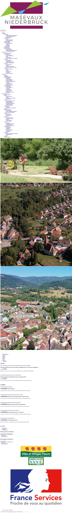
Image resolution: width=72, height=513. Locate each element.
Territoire (5, 63)
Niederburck (8, 45)
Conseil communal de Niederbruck (11, 35)
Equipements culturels (7, 76)
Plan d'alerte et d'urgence (10, 125)
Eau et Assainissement (9, 55)
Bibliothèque (8, 77)
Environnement (6, 53)
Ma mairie (3, 33)
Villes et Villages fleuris (10, 62)
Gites (7, 69)
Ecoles (7, 97)
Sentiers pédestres (9, 114)
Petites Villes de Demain (10, 61)
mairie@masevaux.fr (4, 436)
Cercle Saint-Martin (9, 79)
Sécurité (5, 116)
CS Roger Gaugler (9, 90)
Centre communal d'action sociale (11, 50)
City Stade (8, 88)
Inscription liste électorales (10, 103)
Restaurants (8, 72)
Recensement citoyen (9, 104)
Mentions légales (5, 429)
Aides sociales (8, 127)
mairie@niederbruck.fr (4, 443)
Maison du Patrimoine (9, 84)
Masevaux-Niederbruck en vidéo (11, 67)
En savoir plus (4, 388)
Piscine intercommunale (10, 91)
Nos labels (6, 59)
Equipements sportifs (7, 85)
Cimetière (5, 136)
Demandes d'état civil (9, 102)
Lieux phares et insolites (10, 66)
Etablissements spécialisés (10, 123)
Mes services (4, 93)
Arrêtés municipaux (9, 49)
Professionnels (8, 130)
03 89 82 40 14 (3, 435)
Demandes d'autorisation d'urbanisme (12, 133)
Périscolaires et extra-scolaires (10, 98)
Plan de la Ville (8, 71)
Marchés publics (6, 46)
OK (28, 511)
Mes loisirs (4, 74)
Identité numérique (9, 101)
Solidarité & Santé (7, 126)
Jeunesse (5, 108)
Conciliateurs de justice (9, 118)
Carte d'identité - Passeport (10, 100)
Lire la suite (5, 368)
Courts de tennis (8, 89)
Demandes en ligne (9, 96)
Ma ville (3, 52)
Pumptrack (8, 92)
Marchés (7, 70)
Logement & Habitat (7, 109)
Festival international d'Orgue (10, 81)
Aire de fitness (8, 86)
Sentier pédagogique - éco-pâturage (11, 58)
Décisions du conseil (9, 40)
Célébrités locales (9, 64)
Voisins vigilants (8, 121)
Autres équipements (9, 87)
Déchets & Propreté (7, 94)
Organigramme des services (10, 51)
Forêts (7, 56)
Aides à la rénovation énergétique (11, 111)
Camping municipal (9, 68)
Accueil (3, 32)
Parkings (7, 119)
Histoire (7, 65)
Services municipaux (7, 48)
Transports (8, 115)
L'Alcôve (7, 82)
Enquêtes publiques (7, 41)
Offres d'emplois (6, 47)
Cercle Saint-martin (9, 43)
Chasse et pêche (8, 54)
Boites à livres (8, 78)
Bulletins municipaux (9, 39)
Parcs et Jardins (8, 57)
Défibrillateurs (8, 128)
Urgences (7, 131)
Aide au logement (9, 110)
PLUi (7, 135)
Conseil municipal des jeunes (10, 36)
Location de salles (7, 42)
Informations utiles (9, 124)
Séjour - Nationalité (9, 105)
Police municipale (9, 120)
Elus (7, 38)
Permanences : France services (11, 107)
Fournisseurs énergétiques (10, 112)
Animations (8, 122)
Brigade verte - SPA (9, 117)
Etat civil (5, 99)
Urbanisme (6, 132)
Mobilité (5, 113)
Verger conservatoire (9, 73)
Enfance (5, 95)
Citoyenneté (6, 34)
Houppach (8, 44)
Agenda (5, 75)
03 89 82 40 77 (3, 442)
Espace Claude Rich (9, 80)
